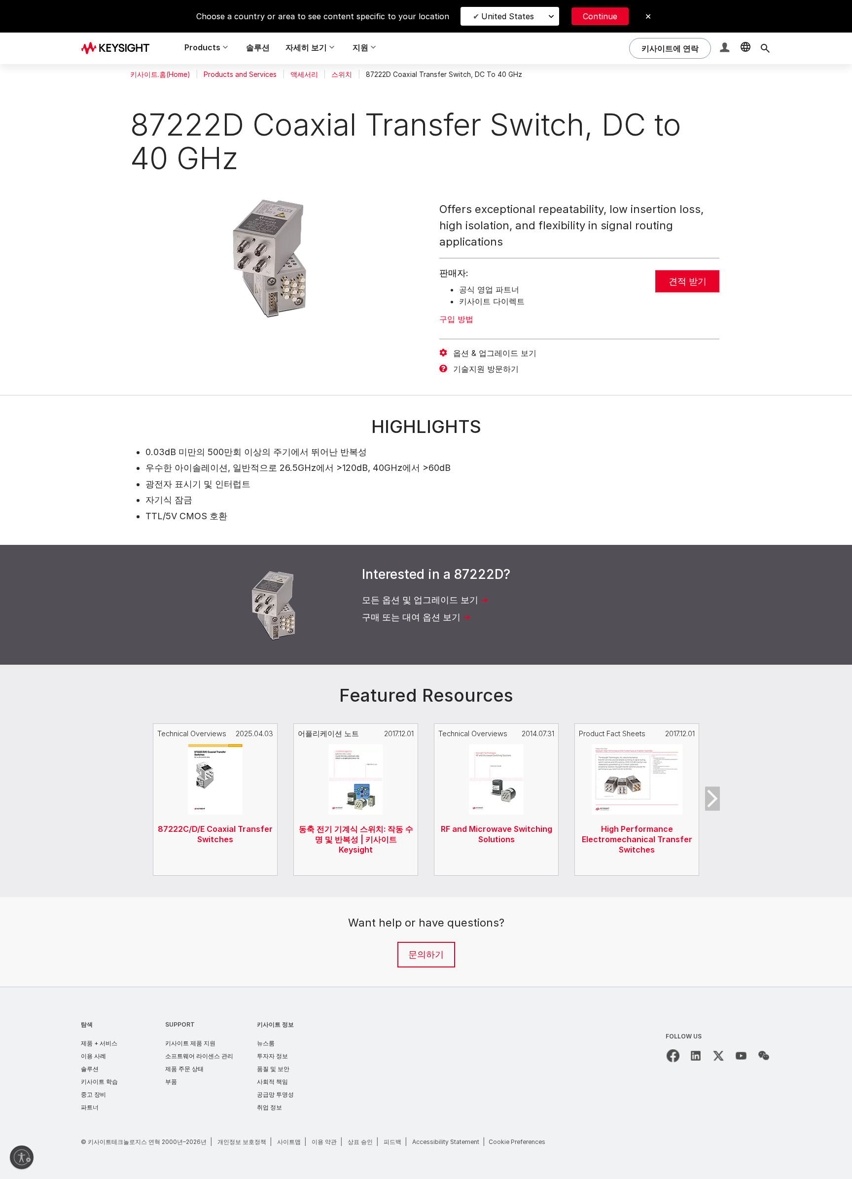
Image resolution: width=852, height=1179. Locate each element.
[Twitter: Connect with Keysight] (718, 1055)
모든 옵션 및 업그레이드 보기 (420, 600)
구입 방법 (456, 319)
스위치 (341, 74)
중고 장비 (93, 1094)
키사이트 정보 (275, 1024)
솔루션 (258, 47)
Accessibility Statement (445, 1141)
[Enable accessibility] (22, 1157)
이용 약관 (324, 1141)
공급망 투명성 (275, 1094)
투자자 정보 (272, 1056)
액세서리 (304, 74)
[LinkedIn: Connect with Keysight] (695, 1055)
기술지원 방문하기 (486, 369)
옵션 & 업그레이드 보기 (494, 353)
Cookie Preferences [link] (517, 1141)
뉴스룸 (266, 1043)
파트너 (90, 1107)
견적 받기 (688, 281)
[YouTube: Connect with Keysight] (741, 1055)
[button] (726, 48)
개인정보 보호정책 (241, 1141)
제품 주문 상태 (184, 1068)
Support (180, 1024)
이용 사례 (93, 1056)
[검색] (765, 48)
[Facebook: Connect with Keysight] (673, 1055)
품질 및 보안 (273, 1068)
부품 (171, 1081)
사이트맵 (289, 1141)
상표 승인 (360, 1141)
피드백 (392, 1141)
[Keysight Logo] (119, 48)
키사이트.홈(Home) (160, 74)
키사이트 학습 (99, 1081)
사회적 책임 (272, 1081)
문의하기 (426, 954)
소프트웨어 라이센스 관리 (199, 1056)
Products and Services (240, 74)
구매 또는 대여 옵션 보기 (411, 617)
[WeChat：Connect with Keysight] (763, 1055)
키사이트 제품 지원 (190, 1043)
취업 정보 (269, 1107)
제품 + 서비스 (99, 1043)
